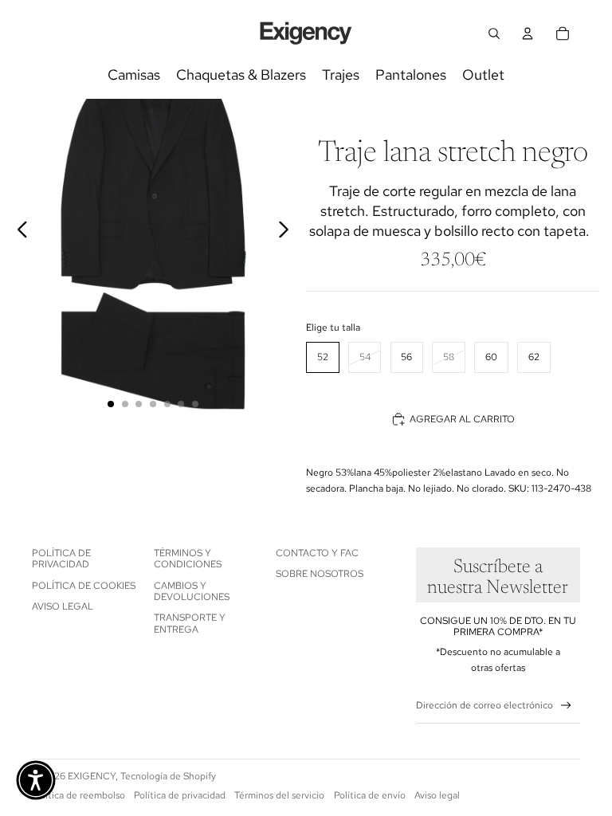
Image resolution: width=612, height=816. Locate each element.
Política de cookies (83, 585)
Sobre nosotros (319, 573)
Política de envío (370, 795)
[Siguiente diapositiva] (288, 231)
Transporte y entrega (190, 623)
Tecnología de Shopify (168, 776)
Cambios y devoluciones (192, 591)
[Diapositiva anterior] (18, 231)
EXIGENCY (92, 776)
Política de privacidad (180, 795)
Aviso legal (62, 606)
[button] (36, 780)
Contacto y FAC (317, 553)
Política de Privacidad (61, 559)
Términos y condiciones (188, 559)
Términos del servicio (279, 795)
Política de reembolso (78, 795)
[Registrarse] (566, 706)
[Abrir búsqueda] (494, 33)
